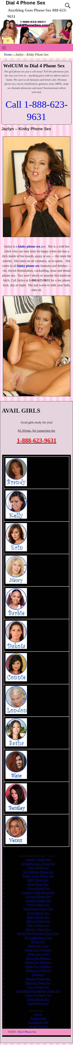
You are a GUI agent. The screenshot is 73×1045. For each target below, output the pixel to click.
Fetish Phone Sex (38, 905)
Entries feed (38, 1018)
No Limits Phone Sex (38, 937)
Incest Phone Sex (38, 913)
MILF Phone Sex (38, 925)
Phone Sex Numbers (38, 966)
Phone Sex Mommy (38, 962)
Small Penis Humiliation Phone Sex (38, 991)
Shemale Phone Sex (38, 983)
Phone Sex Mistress (38, 958)
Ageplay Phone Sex (38, 859)
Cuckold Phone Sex (38, 896)
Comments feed (38, 1022)
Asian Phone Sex (38, 867)
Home (8, 54)
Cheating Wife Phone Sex (38, 892)
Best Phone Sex (38, 884)
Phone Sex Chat (38, 946)
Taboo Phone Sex (38, 999)
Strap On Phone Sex (38, 995)
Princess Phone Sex (38, 978)
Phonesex (38, 974)
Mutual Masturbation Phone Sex (38, 933)
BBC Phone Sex (38, 880)
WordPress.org (38, 1026)
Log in (38, 1014)
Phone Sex (38, 941)
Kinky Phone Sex (38, 917)
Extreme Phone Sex (38, 900)
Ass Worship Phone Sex (38, 872)
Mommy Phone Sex (38, 929)
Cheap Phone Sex (38, 888)
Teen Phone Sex (38, 1003)
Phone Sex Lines (38, 954)
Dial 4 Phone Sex (25, 2)
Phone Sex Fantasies (38, 950)
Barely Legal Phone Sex (38, 876)
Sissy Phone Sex (38, 987)
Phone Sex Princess (38, 970)
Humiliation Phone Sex (38, 909)
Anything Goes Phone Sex (38, 863)
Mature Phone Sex (38, 921)
